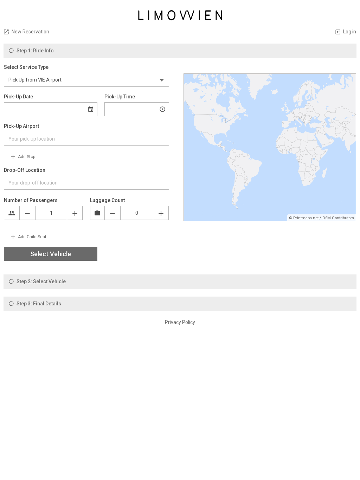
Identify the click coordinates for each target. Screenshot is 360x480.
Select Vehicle (50, 254)
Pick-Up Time (119, 96)
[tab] (180, 51)
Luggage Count (107, 200)
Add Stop (26, 156)
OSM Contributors (338, 218)
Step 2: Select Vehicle (40, 281)
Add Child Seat (31, 236)
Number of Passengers (31, 200)
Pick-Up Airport (21, 126)
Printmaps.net (306, 218)
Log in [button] (349, 31)
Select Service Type (26, 67)
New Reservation (30, 31)
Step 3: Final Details (38, 303)
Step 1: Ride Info (34, 50)
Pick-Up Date (18, 96)
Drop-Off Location (24, 170)
